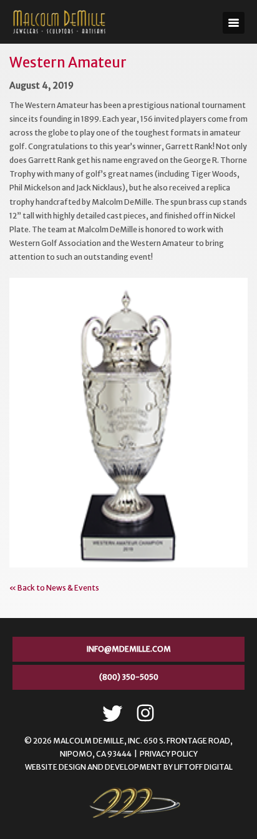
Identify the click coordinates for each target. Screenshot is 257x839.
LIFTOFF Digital (203, 767)
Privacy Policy (169, 753)
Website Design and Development (93, 767)
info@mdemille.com (129, 649)
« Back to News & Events (54, 587)
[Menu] (234, 23)
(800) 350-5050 (128, 677)
